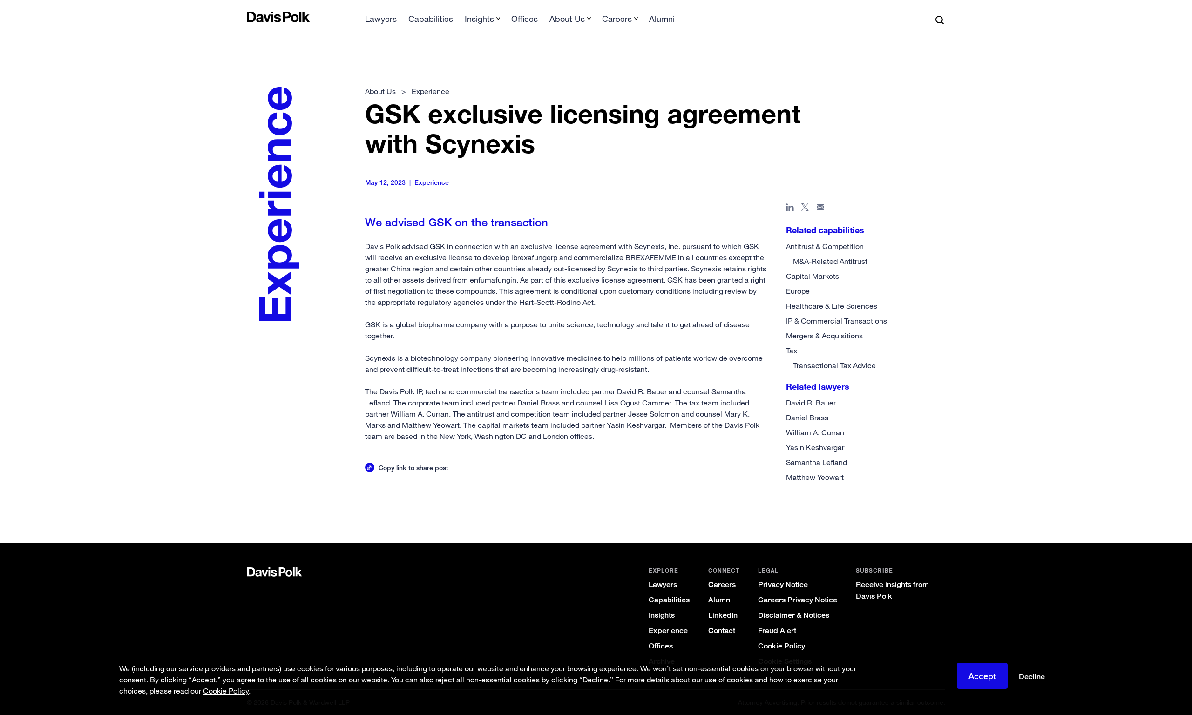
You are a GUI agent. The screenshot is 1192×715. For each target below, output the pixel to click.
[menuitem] (381, 22)
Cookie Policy (781, 645)
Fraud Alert (777, 630)
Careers (722, 584)
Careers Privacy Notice (797, 599)
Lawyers (381, 18)
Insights (662, 615)
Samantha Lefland (816, 462)
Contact (721, 630)
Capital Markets (812, 276)
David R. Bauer (811, 402)
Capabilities (430, 18)
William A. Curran (815, 432)
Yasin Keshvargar (815, 447)
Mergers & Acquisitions (824, 335)
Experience (668, 630)
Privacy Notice (783, 584)
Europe (798, 291)
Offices (524, 18)
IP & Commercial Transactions (836, 320)
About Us (380, 91)
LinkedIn (723, 615)
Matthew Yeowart (815, 477)
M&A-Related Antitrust (830, 261)
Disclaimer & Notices (793, 615)
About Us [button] (567, 18)
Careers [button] (617, 18)
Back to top (897, 505)
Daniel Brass (807, 417)
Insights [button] (479, 18)
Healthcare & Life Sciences (831, 305)
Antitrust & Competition (825, 246)
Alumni (662, 18)
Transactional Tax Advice (834, 365)
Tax (791, 350)
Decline (1032, 677)
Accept (982, 676)
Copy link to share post (413, 468)
